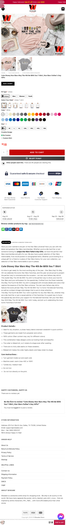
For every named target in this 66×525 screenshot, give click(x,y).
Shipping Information (9, 474)
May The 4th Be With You (36, 223)
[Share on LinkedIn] (21, 229)
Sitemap (4, 460)
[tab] (6, 242)
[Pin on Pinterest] (17, 229)
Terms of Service (7, 456)
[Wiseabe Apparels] (33, 9)
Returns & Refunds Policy (10, 449)
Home (3, 73)
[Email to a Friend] (13, 229)
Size (3, 124)
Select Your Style (7, 100)
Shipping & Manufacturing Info (22, 242)
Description (6, 242)
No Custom (7, 135)
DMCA (3, 481)
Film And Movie (14, 73)
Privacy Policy (6, 452)
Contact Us (5, 471)
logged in (16, 408)
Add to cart (37, 152)
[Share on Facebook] (6, 229)
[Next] (61, 34)
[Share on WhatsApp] (3, 229)
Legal (3, 485)
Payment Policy (6, 478)
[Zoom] (4, 53)
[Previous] (4, 34)
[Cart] (63, 9)
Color (3, 110)
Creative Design (6, 132)
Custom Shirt (7, 138)
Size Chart (8, 84)
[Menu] (3, 9)
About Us (4, 445)
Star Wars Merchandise (31, 73)
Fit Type (4, 92)
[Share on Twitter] (10, 229)
